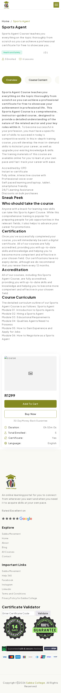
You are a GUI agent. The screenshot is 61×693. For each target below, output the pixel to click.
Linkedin (6, 589)
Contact (6, 556)
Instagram (7, 584)
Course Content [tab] (38, 79)
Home (5, 21)
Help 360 (7, 575)
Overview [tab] (11, 79)
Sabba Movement (11, 534)
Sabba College (35, 682)
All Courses (8, 552)
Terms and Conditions (14, 594)
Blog (4, 547)
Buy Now (30, 413)
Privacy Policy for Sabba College (19, 598)
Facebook (7, 580)
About (5, 543)
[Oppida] (6, 5)
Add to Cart (30, 403)
